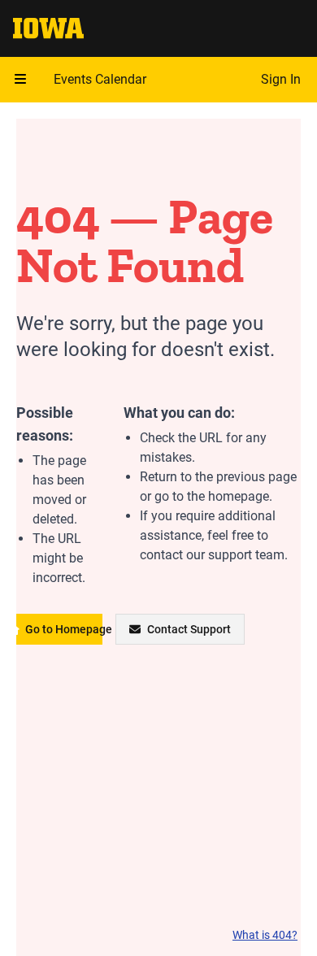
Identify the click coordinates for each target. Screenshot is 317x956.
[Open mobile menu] (20, 79)
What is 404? (264, 934)
